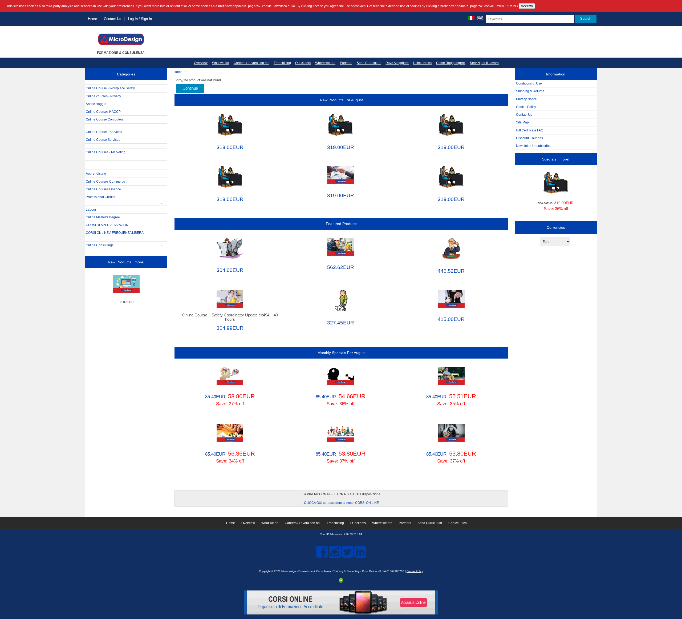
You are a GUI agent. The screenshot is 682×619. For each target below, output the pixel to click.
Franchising (282, 63)
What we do (220, 63)
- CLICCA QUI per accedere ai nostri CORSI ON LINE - (341, 502)
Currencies (556, 227)
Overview (201, 63)
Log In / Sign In (140, 19)
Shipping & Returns (530, 91)
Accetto (527, 6)
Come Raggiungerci (450, 63)
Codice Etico (457, 523)
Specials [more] (555, 159)
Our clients (303, 63)
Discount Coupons (529, 138)
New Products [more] (126, 262)
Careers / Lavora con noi (251, 63)
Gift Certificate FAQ (529, 130)
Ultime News (422, 63)
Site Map (522, 122)
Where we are (325, 63)
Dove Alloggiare (397, 63)
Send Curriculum (369, 63)
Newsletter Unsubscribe (533, 145)
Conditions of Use (529, 83)
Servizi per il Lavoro (484, 63)
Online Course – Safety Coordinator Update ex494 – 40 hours (230, 317)
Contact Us (112, 19)
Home (92, 19)
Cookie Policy (526, 106)
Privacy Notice (526, 99)
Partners (346, 63)
